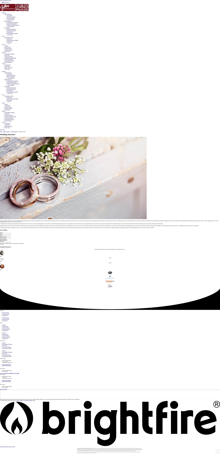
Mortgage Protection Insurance (12, 33)
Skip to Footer (8, 0)
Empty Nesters (9, 41)
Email (1, 234)
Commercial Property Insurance (12, 22)
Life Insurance (7, 27)
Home (1, 131)
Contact (3, 63)
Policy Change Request (9, 59)
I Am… (3, 36)
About (3, 44)
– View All (9, 43)
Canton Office (7, 66)
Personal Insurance (8, 14)
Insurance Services (6, 131)
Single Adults (9, 38)
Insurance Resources (8, 62)
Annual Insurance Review (9, 60)
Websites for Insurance (7, 446)
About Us (6, 45)
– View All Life (10, 34)
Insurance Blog (7, 51)
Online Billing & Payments (9, 112)
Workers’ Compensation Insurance (13, 25)
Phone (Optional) (3, 236)
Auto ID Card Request (9, 56)
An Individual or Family (9, 37)
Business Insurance (8, 21)
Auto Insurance (9, 15)
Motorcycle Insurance (11, 18)
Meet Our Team (7, 47)
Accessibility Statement (28, 400)
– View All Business (10, 26)
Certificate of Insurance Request (10, 58)
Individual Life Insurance (11, 29)
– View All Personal (10, 19)
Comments (2, 241)
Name (1, 232)
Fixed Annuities (10, 32)
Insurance (4, 12)
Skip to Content (3, 0)
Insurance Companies (8, 49)
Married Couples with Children (12, 40)
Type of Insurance (3, 239)
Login (34, 400)
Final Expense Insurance (11, 30)
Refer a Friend (7, 69)
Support (3, 52)
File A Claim (7, 55)
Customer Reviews (8, 48)
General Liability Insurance (12, 23)
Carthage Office (7, 64)
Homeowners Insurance (11, 16)
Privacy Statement (20, 400)
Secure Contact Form (8, 67)
